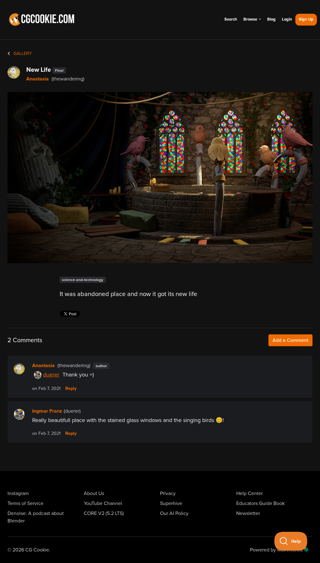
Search (230, 19)
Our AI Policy (174, 513)
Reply (71, 388)
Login (287, 19)
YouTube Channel (103, 503)
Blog (271, 19)
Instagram (18, 493)
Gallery (22, 53)
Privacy (168, 493)
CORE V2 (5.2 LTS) (104, 513)
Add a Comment (290, 340)
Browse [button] (250, 19)
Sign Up (306, 19)
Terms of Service (25, 503)
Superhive (171, 503)
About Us (94, 493)
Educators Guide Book (260, 503)
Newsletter (248, 513)
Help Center (249, 493)
